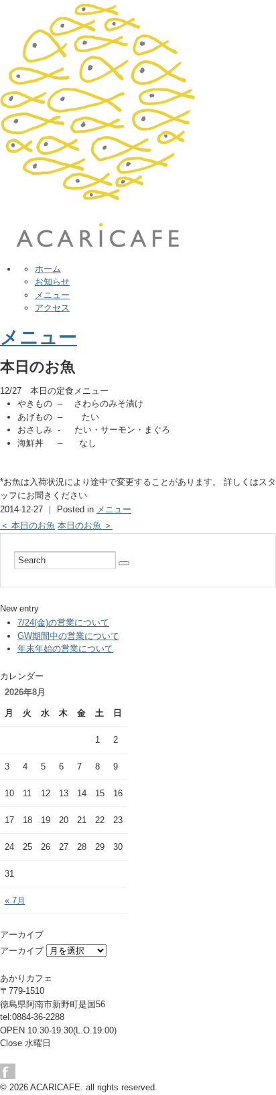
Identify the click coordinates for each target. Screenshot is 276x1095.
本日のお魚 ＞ (85, 525)
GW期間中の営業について (68, 636)
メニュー (52, 295)
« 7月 (15, 900)
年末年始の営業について (65, 649)
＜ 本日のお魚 (27, 525)
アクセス (52, 308)
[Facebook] (11, 1071)
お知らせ (52, 282)
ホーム (48, 269)
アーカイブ (22, 951)
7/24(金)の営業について (63, 622)
